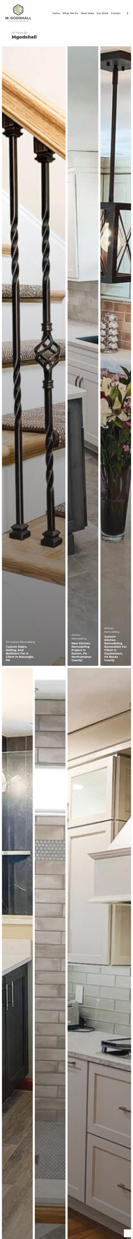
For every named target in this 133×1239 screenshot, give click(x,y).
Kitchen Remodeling (78, 637)
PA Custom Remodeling (20, 642)
